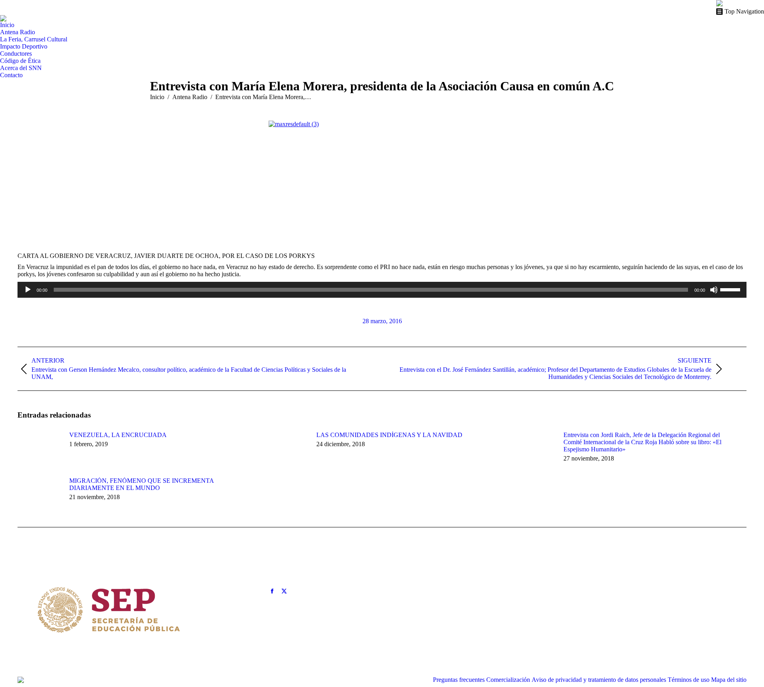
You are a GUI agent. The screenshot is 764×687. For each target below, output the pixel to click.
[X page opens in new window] (284, 591)
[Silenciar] (714, 290)
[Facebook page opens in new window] (272, 591)
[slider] (731, 289)
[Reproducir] (28, 290)
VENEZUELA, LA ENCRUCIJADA (118, 434)
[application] (382, 290)
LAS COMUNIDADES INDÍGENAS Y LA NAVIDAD (389, 434)
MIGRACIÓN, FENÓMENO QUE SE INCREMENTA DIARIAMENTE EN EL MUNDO (141, 484)
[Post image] (39, 449)
